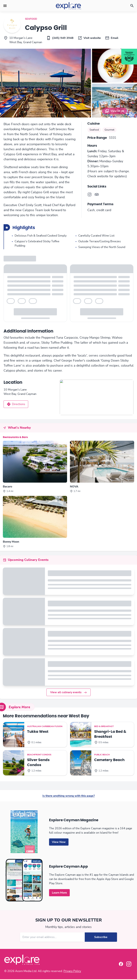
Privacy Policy (72, 971)
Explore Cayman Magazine (73, 820)
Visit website (92, 38)
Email (114, 38)
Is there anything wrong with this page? (68, 795)
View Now (59, 842)
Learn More (59, 892)
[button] (5, 6)
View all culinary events (66, 692)
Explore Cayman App (68, 866)
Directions (18, 404)
